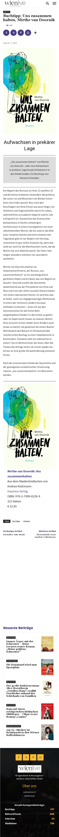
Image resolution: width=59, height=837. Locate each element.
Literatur (26, 521)
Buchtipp (16, 521)
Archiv (7, 12)
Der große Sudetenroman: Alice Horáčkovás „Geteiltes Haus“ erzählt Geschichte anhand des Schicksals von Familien (22, 691)
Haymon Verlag (17, 491)
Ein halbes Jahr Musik (14, 534)
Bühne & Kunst (13, 726)
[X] (13, 33)
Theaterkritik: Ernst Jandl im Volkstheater (45, 535)
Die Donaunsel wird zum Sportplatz (21, 666)
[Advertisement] (29, 586)
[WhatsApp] (28, 33)
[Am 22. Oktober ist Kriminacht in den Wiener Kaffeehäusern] (47, 732)
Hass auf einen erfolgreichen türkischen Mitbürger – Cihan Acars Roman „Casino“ (22, 713)
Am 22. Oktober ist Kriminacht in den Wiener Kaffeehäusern (22, 733)
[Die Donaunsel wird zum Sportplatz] (47, 667)
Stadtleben (12, 661)
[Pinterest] (21, 33)
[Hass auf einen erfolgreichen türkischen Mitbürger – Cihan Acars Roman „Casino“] (47, 711)
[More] (35, 33)
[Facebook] (6, 33)
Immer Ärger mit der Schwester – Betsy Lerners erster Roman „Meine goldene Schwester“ (20, 646)
